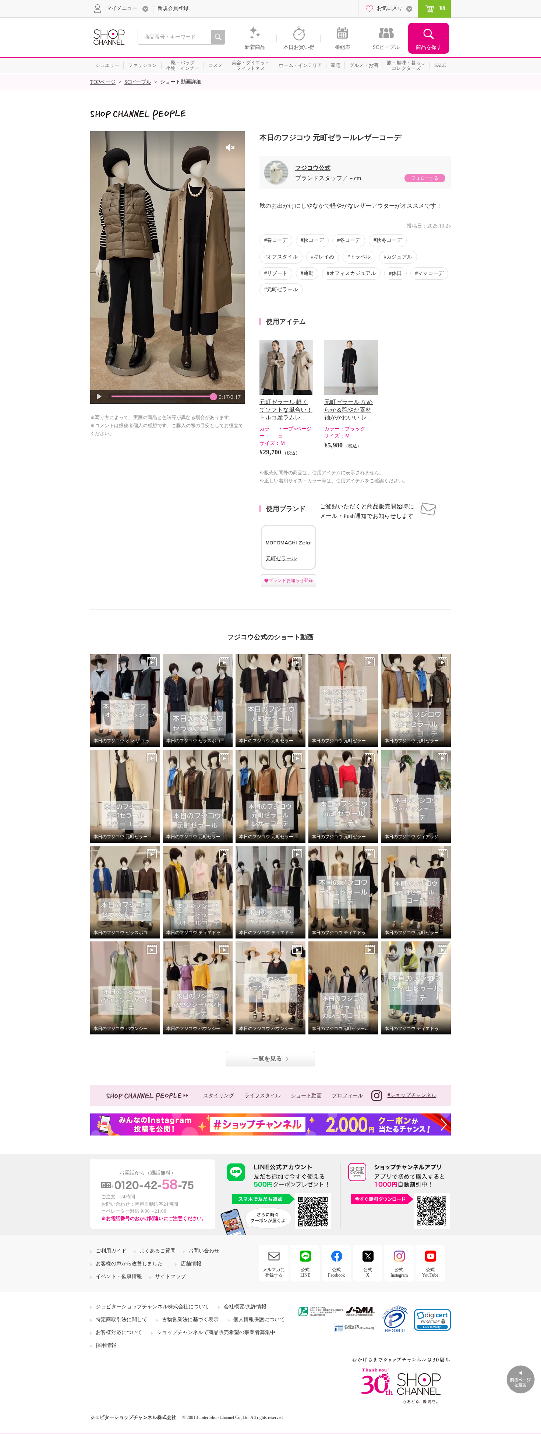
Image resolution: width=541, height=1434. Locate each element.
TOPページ (103, 82)
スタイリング (218, 1095)
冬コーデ (350, 240)
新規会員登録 (173, 8)
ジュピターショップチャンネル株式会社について (152, 1306)
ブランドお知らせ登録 (291, 580)
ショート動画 (306, 1095)
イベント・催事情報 (119, 1276)
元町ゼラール (282, 289)
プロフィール (347, 1095)
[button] (432, 1320)
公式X (367, 1272)
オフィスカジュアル (352, 273)
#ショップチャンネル (412, 1095)
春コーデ (277, 240)
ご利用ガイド (111, 1251)
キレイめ (324, 257)
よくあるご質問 (157, 1251)
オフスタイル (282, 257)
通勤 (308, 273)
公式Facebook (336, 1272)
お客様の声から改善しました (129, 1263)
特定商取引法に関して (121, 1319)
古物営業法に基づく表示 (190, 1319)
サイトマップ (170, 1276)
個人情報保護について (259, 1319)
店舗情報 (191, 1263)
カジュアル (399, 257)
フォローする (424, 178)
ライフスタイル (262, 1095)
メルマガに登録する (274, 1272)
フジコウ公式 (312, 168)
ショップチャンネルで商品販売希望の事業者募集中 (216, 1332)
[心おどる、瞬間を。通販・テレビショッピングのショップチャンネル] (108, 36)
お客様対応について (119, 1332)
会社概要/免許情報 (245, 1306)
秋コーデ (313, 240)
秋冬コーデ (389, 240)
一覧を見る (267, 1058)
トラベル (360, 257)
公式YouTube (430, 1272)
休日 (397, 273)
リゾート (277, 273)
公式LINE (305, 1272)
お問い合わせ (203, 1251)
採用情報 (106, 1345)
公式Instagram (399, 1272)
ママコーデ (430, 273)
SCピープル (137, 82)
